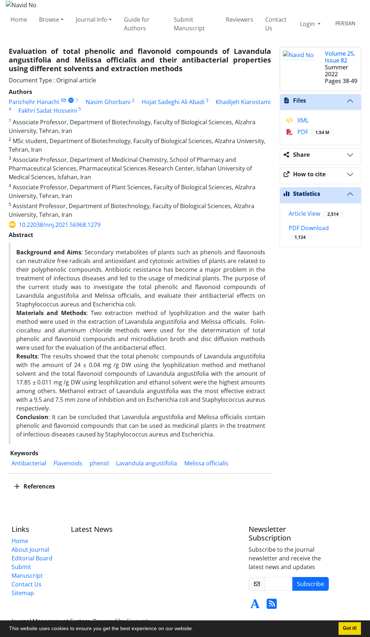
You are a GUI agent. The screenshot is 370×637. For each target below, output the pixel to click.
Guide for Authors (137, 24)
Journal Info (91, 19)
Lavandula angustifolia (146, 463)
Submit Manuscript (189, 24)
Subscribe (310, 584)
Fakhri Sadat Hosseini (47, 111)
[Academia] (255, 606)
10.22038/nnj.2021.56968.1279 (59, 225)
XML (302, 120)
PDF (312, 132)
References (38, 486)
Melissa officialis (206, 463)
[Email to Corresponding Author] (63, 100)
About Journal (30, 550)
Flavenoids (67, 463)
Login (308, 24)
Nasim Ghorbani (108, 102)
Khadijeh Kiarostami (243, 102)
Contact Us (276, 24)
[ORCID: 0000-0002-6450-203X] (71, 100)
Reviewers (239, 19)
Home (18, 19)
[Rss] (271, 606)
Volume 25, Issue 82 (340, 57)
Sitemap (23, 593)
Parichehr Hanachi (34, 102)
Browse (49, 19)
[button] (196, 629)
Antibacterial (29, 463)
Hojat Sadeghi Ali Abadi (173, 102)
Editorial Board (32, 558)
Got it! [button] (350, 628)
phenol (99, 463)
